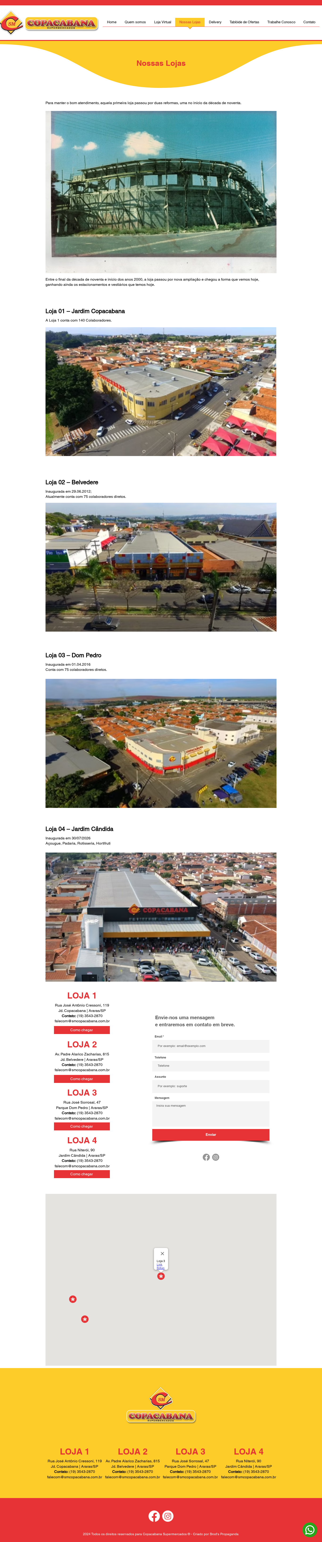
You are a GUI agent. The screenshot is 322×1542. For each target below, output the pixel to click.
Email (158, 1036)
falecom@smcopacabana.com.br (82, 1021)
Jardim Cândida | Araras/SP (82, 1155)
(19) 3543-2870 (90, 1160)
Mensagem (162, 1098)
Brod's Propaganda (224, 1534)
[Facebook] (206, 1157)
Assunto (160, 1076)
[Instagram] (215, 1157)
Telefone (160, 1057)
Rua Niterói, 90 (82, 1150)
